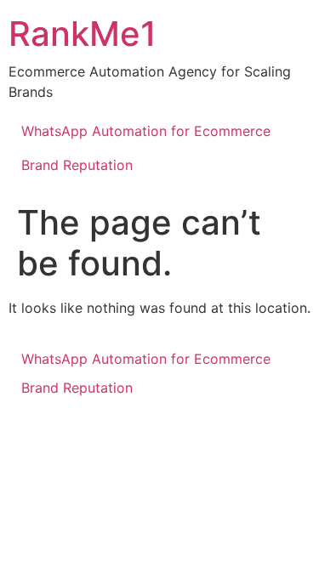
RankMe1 (83, 33)
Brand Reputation (77, 164)
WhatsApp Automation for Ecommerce (146, 130)
